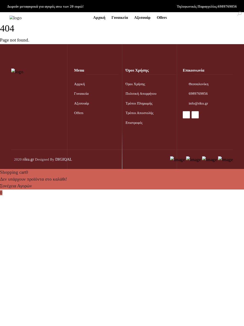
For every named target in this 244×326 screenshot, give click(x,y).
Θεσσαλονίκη (198, 84)
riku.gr (28, 159)
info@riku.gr (198, 103)
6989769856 (198, 93)
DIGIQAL (63, 159)
